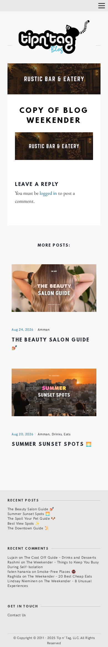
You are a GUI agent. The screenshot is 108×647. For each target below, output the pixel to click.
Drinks (57, 434)
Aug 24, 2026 (23, 329)
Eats (67, 434)
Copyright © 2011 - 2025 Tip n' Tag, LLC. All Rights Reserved (56, 640)
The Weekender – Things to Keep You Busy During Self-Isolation (53, 564)
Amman (44, 329)
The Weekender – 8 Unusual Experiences (49, 583)
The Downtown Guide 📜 (28, 528)
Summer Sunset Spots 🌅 (52, 444)
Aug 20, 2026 (23, 434)
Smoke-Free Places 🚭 (56, 571)
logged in (48, 193)
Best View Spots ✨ (23, 523)
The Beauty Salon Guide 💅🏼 (30, 508)
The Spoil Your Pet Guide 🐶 (31, 518)
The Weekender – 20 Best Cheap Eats (60, 576)
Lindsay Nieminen (22, 580)
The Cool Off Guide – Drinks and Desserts (60, 557)
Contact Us (16, 614)
